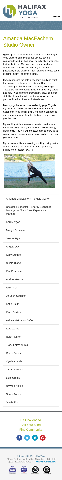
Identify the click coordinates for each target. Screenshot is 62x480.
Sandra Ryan (13, 238)
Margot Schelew (15, 230)
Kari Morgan (13, 222)
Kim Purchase (14, 271)
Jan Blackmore (14, 369)
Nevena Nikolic (14, 386)
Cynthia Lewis (14, 361)
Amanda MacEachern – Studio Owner (28, 198)
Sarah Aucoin (13, 394)
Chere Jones (13, 353)
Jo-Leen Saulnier (16, 295)
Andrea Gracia (14, 279)
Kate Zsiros (12, 328)
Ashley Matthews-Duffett (20, 320)
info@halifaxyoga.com (45, 462)
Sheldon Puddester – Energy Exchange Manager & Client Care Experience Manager (28, 210)
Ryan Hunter (13, 336)
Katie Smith (12, 304)
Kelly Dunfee (13, 254)
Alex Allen (11, 287)
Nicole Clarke (13, 263)
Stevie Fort (12, 402)
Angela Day (12, 246)
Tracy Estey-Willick (17, 345)
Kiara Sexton (13, 312)
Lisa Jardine (13, 377)
